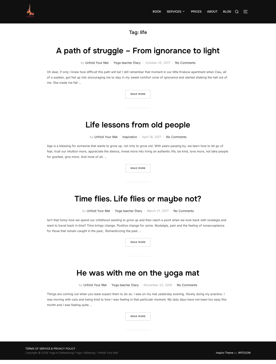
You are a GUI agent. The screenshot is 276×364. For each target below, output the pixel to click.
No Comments (185, 63)
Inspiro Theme (224, 352)
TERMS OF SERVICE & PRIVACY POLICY (50, 348)
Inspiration (129, 137)
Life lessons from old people (137, 125)
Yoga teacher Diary (127, 63)
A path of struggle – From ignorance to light (137, 51)
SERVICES (174, 12)
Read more (140, 94)
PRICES (196, 12)
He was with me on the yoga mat (137, 273)
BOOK (157, 12)
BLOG (227, 12)
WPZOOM (244, 352)
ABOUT (212, 12)
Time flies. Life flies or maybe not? (138, 199)
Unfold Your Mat (97, 63)
